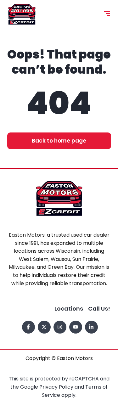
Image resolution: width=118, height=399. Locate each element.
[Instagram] (59, 327)
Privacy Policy (57, 387)
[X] (44, 327)
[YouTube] (75, 327)
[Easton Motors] (22, 14)
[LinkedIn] (91, 327)
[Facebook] (28, 327)
